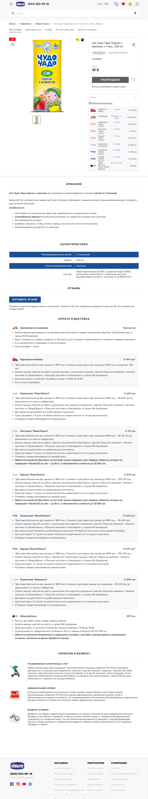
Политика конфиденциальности (124, 774)
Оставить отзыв (25, 299)
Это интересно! (117, 785)
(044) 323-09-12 (38, 3)
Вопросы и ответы (95, 785)
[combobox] (113, 97)
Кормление (26, 24)
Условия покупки (118, 790)
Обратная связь (94, 779)
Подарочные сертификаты (65, 785)
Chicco (12, 24)
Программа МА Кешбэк (63, 774)
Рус (106, 4)
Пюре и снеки (42, 24)
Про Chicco (116, 768)
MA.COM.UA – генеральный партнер (69, 790)
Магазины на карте (62, 768)
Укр (99, 4)
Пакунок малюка (94, 790)
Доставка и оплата (95, 768)
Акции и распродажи (63, 779)
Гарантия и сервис (95, 774)
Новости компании (119, 779)
